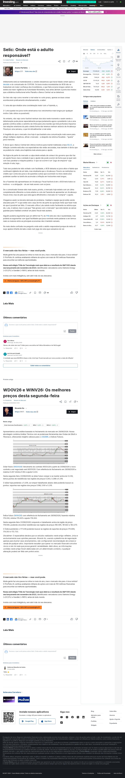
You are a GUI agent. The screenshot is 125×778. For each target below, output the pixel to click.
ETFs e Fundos (71, 8)
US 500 (85, 77)
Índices (93, 49)
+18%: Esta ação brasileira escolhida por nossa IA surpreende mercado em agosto (101, 107)
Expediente (113, 723)
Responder (9, 348)
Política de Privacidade (103, 773)
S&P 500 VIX (87, 83)
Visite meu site (30, 71)
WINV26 (18, 515)
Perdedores (105, 167)
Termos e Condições (88, 773)
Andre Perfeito (21, 68)
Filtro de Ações (83, 5)
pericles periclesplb (13, 353)
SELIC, (70, 145)
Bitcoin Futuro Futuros (89, 86)
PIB (47, 216)
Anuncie (112, 715)
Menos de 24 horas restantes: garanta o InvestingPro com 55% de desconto (101, 125)
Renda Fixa (62, 8)
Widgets (93, 725)
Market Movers (89, 162)
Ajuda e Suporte (115, 719)
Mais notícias (97, 154)
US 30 (85, 80)
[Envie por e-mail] (40, 292)
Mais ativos (86, 167)
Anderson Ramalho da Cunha (16, 667)
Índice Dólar (86, 90)
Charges (79, 8)
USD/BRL (45, 437)
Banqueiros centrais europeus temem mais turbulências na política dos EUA (101, 116)
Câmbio (42, 8)
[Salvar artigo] (64, 61)
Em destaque (16, 8)
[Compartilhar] (59, 61)
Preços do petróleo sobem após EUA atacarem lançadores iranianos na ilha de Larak (101, 145)
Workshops (86, 8)
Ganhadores (95, 167)
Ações (36, 8)
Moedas (85, 49)
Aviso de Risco (118, 773)
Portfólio (93, 721)
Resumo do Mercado (27, 8)
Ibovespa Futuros (88, 74)
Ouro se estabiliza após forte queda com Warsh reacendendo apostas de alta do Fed (100, 135)
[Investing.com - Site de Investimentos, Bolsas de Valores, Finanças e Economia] (11, 2)
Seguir (73, 71)
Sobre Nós (113, 711)
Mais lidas (7, 8)
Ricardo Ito (19, 408)
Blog (92, 711)
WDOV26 (18, 467)
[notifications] (117, 2)
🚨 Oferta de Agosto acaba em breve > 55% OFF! (81, 2)
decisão (6, 84)
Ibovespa (86, 71)
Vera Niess (10, 340)
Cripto (56, 8)
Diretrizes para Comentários (11, 336)
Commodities (49, 8)
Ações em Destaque (91, 205)
